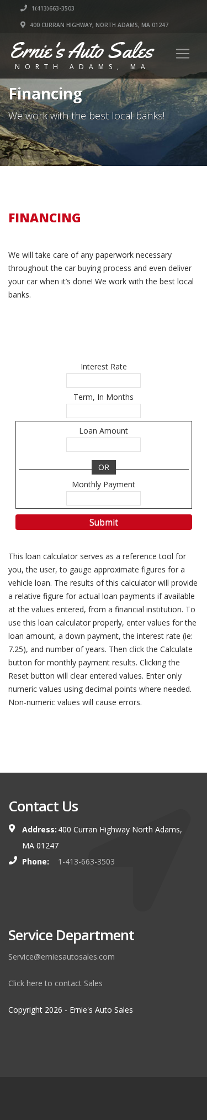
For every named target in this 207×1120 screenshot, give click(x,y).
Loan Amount (103, 430)
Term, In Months (103, 397)
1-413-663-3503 (86, 861)
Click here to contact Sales (55, 983)
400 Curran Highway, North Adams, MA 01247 (98, 25)
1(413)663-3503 (52, 8)
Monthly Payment (103, 484)
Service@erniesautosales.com (61, 956)
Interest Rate (104, 366)
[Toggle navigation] (182, 54)
